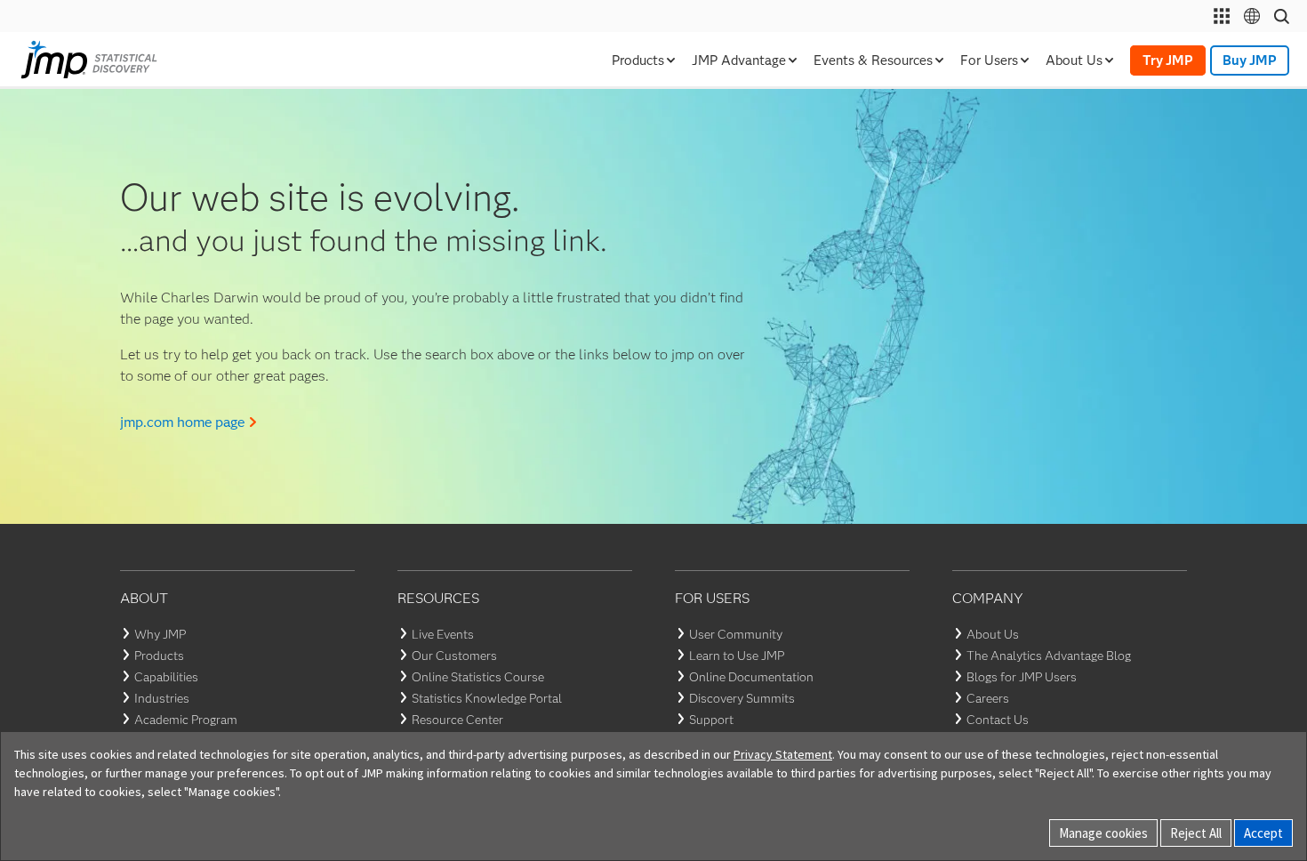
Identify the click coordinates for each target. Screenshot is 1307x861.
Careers (987, 698)
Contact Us (997, 720)
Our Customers (454, 656)
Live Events (443, 634)
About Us (992, 634)
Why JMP (160, 634)
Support (711, 720)
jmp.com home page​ (182, 422)
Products (159, 656)
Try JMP (1168, 60)
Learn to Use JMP (736, 656)
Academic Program (185, 720)
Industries (161, 698)
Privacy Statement (783, 754)
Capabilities (166, 677)
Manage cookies (1103, 833)
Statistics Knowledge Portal (487, 698)
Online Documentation (751, 677)
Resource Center (457, 720)
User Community (735, 634)
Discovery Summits (742, 698)
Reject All (1196, 833)
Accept (1263, 833)
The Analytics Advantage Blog (1048, 656)
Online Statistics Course (478, 677)
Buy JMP (1250, 60)
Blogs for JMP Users (1021, 677)
